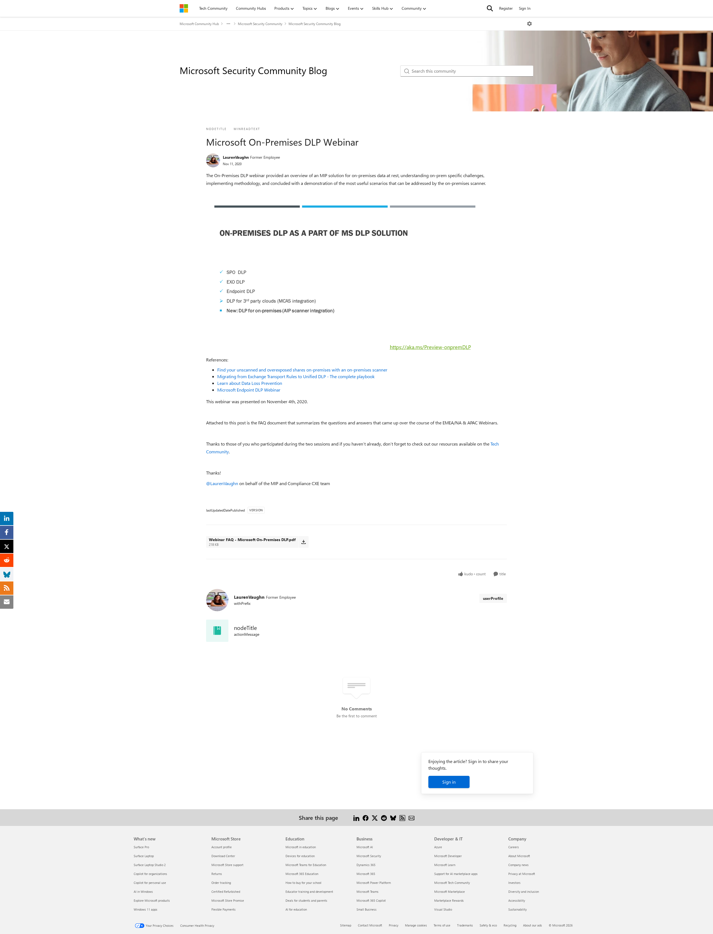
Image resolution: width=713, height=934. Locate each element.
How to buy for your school (303, 883)
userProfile (493, 598)
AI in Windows (143, 891)
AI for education (296, 909)
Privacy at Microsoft (521, 874)
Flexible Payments (223, 909)
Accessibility (516, 900)
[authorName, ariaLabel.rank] (213, 160)
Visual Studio (443, 909)
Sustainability (517, 909)
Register (506, 8)
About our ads (532, 925)
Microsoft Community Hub (199, 23)
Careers (513, 847)
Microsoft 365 (365, 874)
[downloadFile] (303, 542)
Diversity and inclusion (523, 891)
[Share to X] (375, 817)
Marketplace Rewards (449, 900)
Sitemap (345, 925)
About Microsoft (519, 856)
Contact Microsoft (370, 925)
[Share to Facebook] (365, 817)
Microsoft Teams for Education (305, 865)
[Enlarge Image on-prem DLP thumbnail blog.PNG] (345, 277)
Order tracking (221, 883)
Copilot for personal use (150, 883)
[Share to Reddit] (384, 817)
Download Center (223, 856)
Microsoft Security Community (260, 23)
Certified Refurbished (225, 891)
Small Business (366, 909)
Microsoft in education (300, 847)
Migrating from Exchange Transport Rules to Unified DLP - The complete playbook (296, 376)
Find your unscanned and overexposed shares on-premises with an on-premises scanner (302, 370)
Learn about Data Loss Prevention (249, 383)
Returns (216, 874)
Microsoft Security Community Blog (315, 23)
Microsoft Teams (367, 891)
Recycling (510, 925)
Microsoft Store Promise (227, 900)
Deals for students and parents (306, 900)
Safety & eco (488, 925)
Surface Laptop (144, 856)
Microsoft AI (364, 847)
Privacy (393, 925)
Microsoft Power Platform (373, 883)
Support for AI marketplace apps (456, 874)
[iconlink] (217, 631)
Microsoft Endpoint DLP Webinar (248, 390)
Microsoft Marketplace (449, 891)
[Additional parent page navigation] (228, 24)
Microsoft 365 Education (301, 874)
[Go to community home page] (184, 8)
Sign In (525, 8)
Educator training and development (309, 891)
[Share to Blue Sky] (393, 817)
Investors (514, 883)
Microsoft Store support (227, 865)
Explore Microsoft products (152, 900)
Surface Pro (141, 847)
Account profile (221, 847)
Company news (518, 865)
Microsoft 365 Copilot (371, 900)
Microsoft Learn (444, 865)
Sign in (449, 782)
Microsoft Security (368, 856)
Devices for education (300, 856)
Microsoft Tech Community (452, 883)
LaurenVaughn (236, 157)
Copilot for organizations (150, 874)
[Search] (490, 8)
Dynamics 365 (365, 865)
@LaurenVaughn (222, 483)
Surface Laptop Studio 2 (150, 865)
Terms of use (442, 925)
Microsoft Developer (448, 856)
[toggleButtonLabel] (529, 24)
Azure (438, 847)
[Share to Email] (411, 817)
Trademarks (465, 925)
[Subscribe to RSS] (402, 817)
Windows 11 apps (145, 909)
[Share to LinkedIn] (356, 817)
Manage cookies (416, 925)
